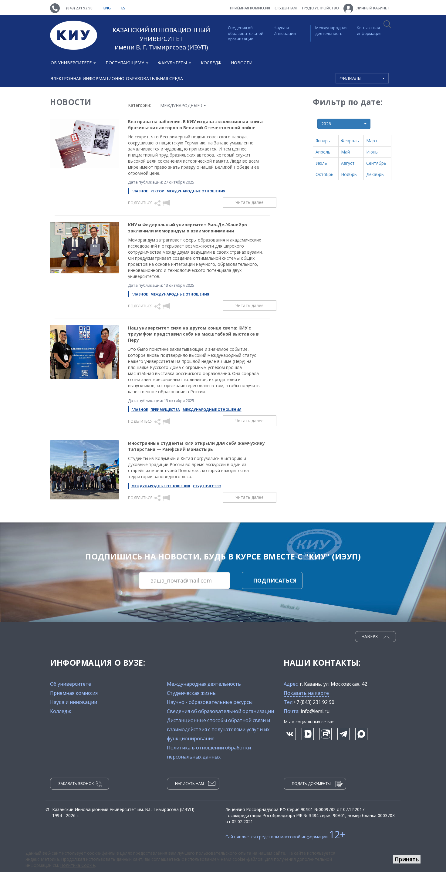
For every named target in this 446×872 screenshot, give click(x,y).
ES (123, 8)
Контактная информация (369, 30)
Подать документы (311, 783)
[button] (158, 202)
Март (371, 141)
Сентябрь (376, 163)
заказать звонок (76, 783)
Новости (241, 63)
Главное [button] (139, 191)
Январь (323, 141)
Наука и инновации (73, 702)
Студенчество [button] (207, 486)
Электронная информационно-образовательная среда (117, 78)
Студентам (286, 8)
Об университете (70, 684)
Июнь (372, 152)
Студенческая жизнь (191, 693)
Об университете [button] (72, 63)
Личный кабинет (372, 8)
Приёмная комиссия (250, 8)
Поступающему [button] (125, 63)
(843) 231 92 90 (79, 8)
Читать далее (249, 202)
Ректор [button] (157, 191)
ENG (107, 8)
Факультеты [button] (173, 63)
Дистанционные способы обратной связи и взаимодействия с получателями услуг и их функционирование (218, 729)
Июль (321, 163)
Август (348, 163)
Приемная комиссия (74, 693)
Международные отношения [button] (196, 191)
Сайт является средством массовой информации (285, 837)
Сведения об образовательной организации (245, 33)
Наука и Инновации (285, 30)
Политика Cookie (77, 865)
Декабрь (375, 174)
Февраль (350, 141)
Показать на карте (306, 693)
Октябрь (324, 174)
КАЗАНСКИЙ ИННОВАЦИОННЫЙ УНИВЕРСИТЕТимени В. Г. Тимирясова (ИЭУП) (161, 38)
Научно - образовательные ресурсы (209, 702)
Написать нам (189, 783)
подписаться (275, 580)
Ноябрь (349, 174)
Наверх (370, 636)
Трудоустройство (320, 8)
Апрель (323, 152)
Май (345, 152)
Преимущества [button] (165, 409)
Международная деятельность (331, 30)
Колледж (211, 63)
